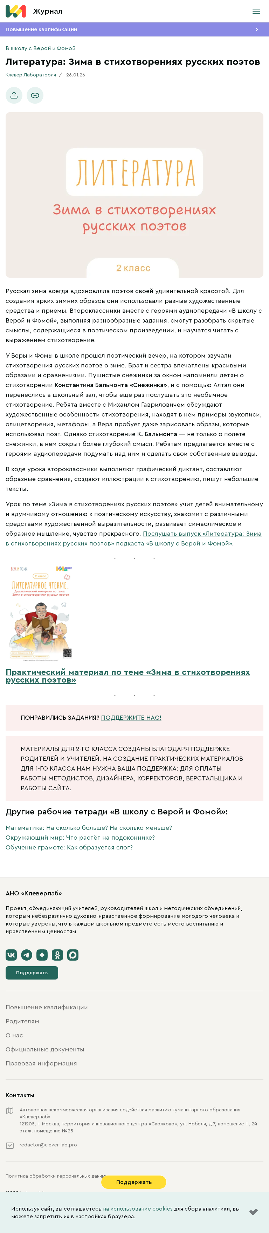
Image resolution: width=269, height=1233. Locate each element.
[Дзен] (42, 955)
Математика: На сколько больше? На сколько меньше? (89, 828)
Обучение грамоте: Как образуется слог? (69, 847)
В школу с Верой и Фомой (40, 48)
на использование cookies (138, 1209)
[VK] (11, 955)
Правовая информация (41, 1063)
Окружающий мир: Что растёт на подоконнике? (80, 837)
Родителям (22, 1021)
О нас (14, 1035)
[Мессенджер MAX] (72, 955)
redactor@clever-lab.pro (48, 1145)
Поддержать (32, 972)
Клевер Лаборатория (31, 75)
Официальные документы (45, 1049)
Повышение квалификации (41, 29)
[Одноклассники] (57, 955)
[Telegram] (26, 955)
